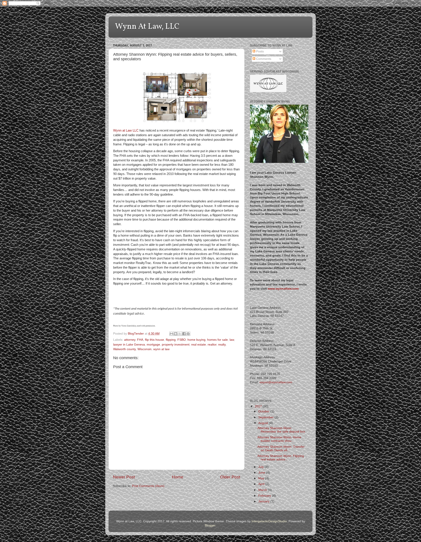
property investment (175, 344)
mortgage (153, 344)
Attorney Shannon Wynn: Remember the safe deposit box (281, 429)
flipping (171, 339)
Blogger (210, 525)
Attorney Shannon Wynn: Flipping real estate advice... (280, 457)
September (266, 417)
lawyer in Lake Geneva (129, 344)
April (261, 484)
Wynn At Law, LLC (147, 26)
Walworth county (124, 349)
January (264, 501)
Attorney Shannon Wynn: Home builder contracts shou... (279, 439)
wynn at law (161, 349)
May (261, 478)
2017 (259, 406)
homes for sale (217, 339)
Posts (259, 51)
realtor (212, 344)
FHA (140, 339)
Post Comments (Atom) (148, 486)
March (263, 490)
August (263, 423)
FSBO (181, 339)
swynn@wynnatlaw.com (275, 382)
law (232, 339)
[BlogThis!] (175, 334)
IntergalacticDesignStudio (269, 521)
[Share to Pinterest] (188, 334)
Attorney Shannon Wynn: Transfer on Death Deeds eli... (281, 448)
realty (222, 344)
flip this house (154, 339)
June (262, 472)
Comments (263, 59)
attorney (129, 339)
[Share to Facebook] (184, 334)
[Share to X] (180, 334)
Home (177, 477)
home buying (196, 339)
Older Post (230, 477)
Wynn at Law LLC (126, 130)
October (264, 411)
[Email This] (171, 334)
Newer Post (124, 477)
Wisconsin (144, 349)
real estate (198, 344)
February (265, 495)
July (261, 467)
